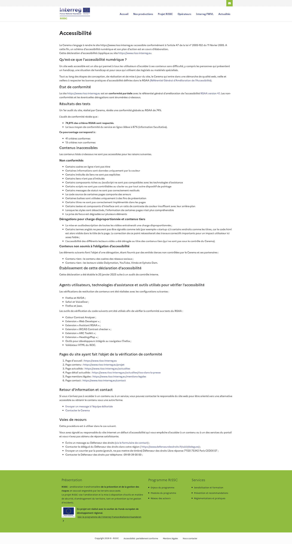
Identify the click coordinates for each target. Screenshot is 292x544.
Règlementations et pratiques (209, 498)
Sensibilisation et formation (208, 487)
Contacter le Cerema (77, 410)
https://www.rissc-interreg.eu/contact (104, 380)
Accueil (124, 14)
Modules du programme (163, 492)
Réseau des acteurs (160, 498)
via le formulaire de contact (132, 442)
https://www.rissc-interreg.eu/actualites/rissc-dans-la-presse (126, 372)
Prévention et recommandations (211, 492)
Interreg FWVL (205, 14)
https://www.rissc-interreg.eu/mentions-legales (119, 376)
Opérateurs (184, 14)
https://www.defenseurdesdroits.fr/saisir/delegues (170, 446)
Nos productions (143, 14)
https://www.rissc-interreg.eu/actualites (107, 368)
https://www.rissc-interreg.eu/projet (103, 364)
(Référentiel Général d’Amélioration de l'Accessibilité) (180, 80)
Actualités (224, 14)
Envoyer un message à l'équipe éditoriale (89, 406)
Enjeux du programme (162, 487)
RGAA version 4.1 (210, 93)
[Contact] (229, 3)
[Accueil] (74, 14)
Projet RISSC (165, 14)
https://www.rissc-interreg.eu (134, 53)
